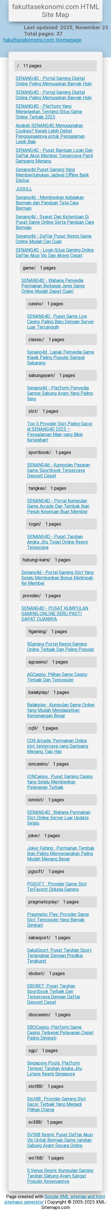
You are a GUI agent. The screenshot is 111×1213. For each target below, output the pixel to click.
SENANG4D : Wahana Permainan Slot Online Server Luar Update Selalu (59, 818)
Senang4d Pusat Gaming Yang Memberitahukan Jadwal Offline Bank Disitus (52, 175)
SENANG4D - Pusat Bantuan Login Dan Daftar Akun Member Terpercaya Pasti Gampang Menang (54, 156)
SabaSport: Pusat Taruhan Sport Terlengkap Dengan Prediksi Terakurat (59, 955)
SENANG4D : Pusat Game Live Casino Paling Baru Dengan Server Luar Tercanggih (60, 322)
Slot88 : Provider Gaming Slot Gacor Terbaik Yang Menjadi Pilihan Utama (56, 1104)
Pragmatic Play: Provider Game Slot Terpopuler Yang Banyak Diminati (58, 920)
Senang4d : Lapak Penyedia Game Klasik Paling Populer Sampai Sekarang (60, 357)
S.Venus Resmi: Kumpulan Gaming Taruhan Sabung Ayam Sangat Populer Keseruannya (60, 1176)
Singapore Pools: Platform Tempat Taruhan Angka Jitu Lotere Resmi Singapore (54, 1068)
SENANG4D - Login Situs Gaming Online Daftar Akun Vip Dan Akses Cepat (55, 252)
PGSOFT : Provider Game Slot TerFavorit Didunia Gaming (57, 886)
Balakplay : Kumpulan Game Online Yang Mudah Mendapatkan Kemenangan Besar (60, 710)
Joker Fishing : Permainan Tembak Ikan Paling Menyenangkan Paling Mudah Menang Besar (60, 853)
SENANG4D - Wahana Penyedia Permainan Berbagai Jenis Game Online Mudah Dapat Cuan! (53, 286)
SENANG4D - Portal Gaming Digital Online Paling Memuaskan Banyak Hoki (54, 81)
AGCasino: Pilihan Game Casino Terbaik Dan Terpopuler (57, 677)
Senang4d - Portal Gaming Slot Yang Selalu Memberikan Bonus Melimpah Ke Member (57, 578)
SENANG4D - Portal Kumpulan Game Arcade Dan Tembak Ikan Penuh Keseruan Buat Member (58, 506)
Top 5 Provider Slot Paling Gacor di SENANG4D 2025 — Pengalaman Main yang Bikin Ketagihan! (59, 432)
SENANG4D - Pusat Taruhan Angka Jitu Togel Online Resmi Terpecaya (57, 542)
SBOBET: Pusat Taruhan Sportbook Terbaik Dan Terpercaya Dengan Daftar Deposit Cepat (53, 994)
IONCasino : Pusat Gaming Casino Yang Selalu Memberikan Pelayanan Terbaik (60, 782)
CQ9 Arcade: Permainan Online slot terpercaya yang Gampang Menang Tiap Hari (57, 746)
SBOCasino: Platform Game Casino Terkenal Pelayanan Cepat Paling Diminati (60, 1033)
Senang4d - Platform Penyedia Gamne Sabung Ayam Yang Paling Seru (60, 393)
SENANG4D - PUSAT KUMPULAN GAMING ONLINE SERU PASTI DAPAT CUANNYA (54, 614)
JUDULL (24, 189)
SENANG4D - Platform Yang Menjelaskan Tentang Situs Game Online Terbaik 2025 (49, 111)
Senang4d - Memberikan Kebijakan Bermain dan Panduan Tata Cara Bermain (50, 203)
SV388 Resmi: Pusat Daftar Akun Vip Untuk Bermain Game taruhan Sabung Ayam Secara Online (60, 1140)
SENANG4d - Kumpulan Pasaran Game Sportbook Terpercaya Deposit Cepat (58, 470)
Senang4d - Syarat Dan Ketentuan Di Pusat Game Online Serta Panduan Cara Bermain (55, 222)
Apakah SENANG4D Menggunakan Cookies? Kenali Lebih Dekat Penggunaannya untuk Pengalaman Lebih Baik (50, 133)
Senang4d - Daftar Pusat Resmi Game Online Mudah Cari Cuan (54, 238)
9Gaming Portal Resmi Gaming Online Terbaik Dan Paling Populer (60, 646)
